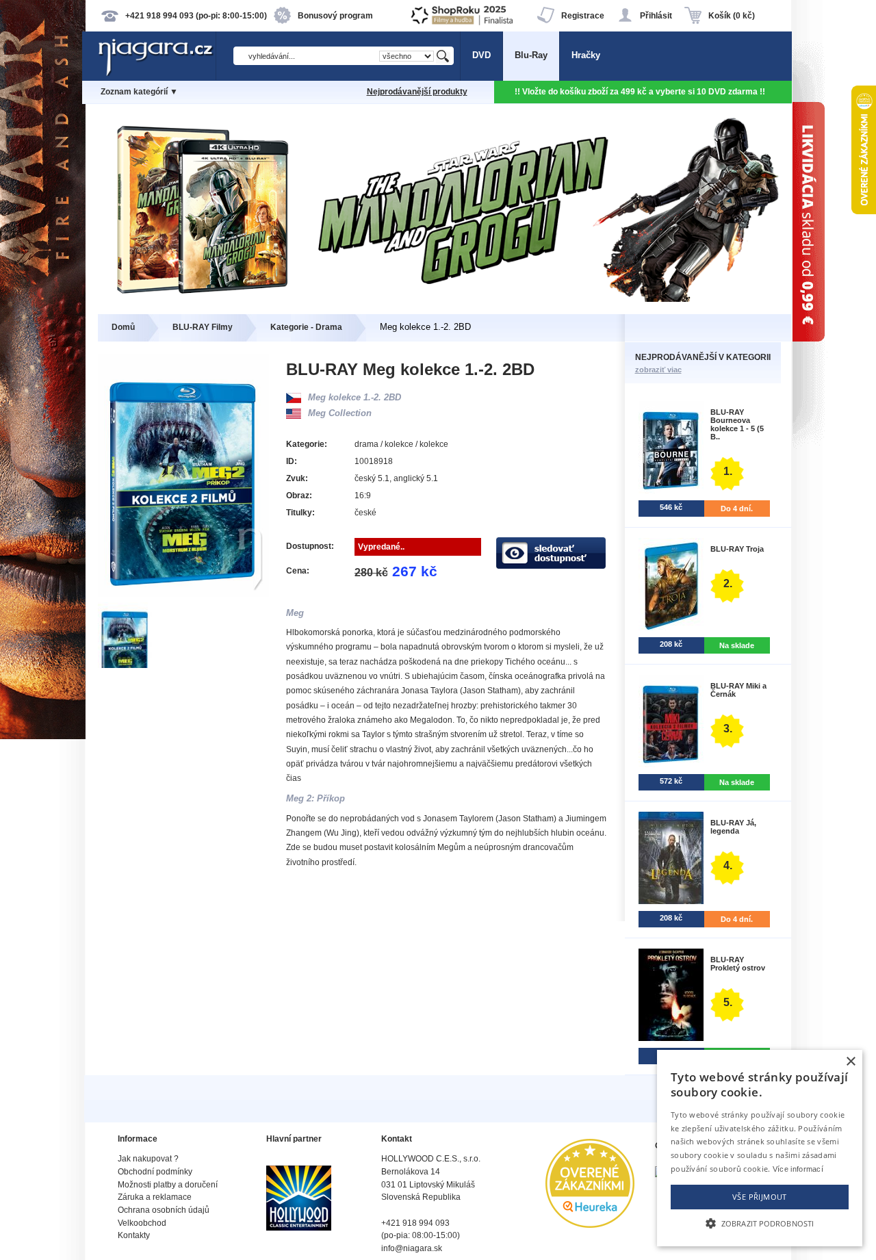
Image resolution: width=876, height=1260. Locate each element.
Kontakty (134, 1235)
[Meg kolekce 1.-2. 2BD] (125, 665)
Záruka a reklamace (155, 1197)
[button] (760, 1222)
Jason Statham (490, 690)
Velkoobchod (142, 1223)
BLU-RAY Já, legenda (733, 827)
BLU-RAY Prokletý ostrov (737, 963)
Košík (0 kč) (731, 16)
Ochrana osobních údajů (163, 1210)
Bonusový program (335, 16)
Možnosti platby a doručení (168, 1185)
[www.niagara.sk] (157, 73)
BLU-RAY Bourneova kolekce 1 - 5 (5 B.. (737, 424)
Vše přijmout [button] (759, 1197)
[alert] (759, 1148)
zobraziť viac (658, 369)
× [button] (850, 1062)
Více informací (798, 1169)
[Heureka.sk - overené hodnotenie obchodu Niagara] (589, 1225)
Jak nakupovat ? (148, 1158)
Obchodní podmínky (155, 1172)
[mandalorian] (438, 299)
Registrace (582, 16)
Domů (123, 327)
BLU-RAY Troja (737, 549)
